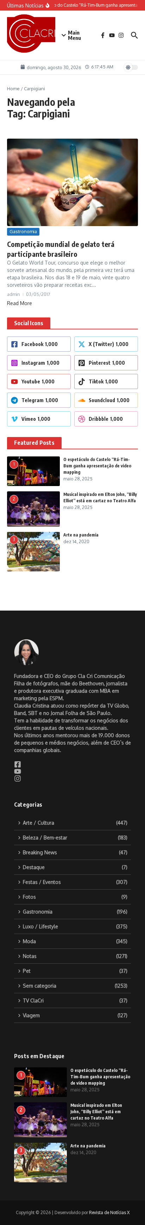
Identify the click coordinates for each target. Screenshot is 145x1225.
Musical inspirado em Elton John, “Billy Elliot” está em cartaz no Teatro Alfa (96, 1112)
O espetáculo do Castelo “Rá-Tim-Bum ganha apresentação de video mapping (97, 466)
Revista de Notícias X (109, 1212)
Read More (19, 303)
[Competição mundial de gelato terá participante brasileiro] (72, 182)
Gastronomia (23, 231)
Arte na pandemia (81, 535)
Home (13, 88)
